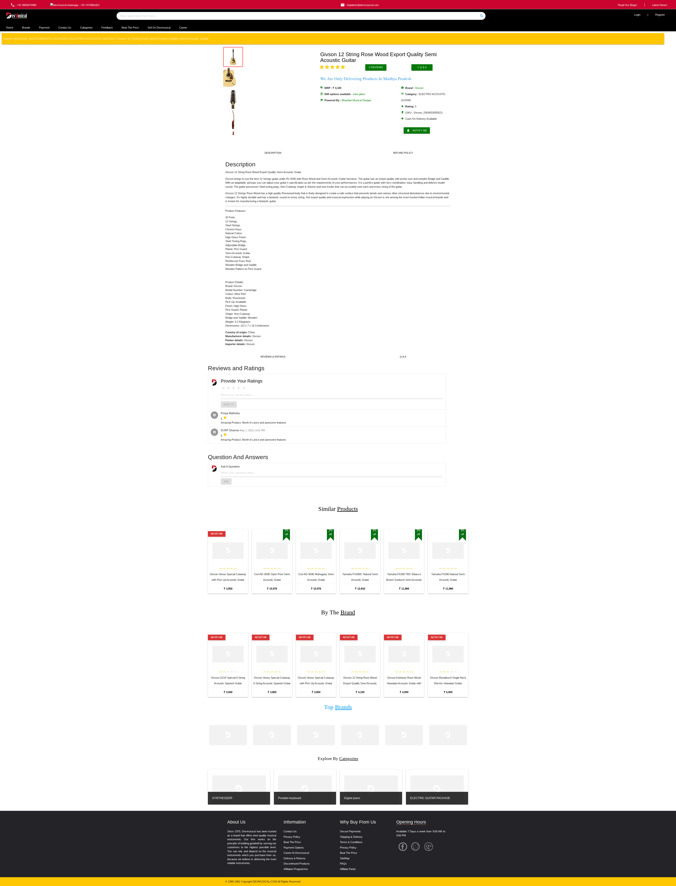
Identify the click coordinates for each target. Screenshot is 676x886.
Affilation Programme (296, 869)
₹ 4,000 (404, 692)
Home (9, 27)
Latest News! (659, 5)
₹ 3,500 (228, 692)
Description (273, 152)
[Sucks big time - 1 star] (223, 388)
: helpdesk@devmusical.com (359, 5)
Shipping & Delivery (351, 836)
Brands (26, 27)
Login (637, 14)
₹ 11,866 (404, 588)
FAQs (343, 863)
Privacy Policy (292, 836)
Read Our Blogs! (627, 5)
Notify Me (416, 130)
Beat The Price (130, 27)
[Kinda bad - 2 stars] (228, 388)
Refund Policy (403, 152)
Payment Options (294, 847)
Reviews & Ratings (273, 356)
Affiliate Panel (347, 869)
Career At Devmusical (296, 852)
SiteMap (344, 858)
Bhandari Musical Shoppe (356, 100)
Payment (44, 27)
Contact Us (64, 27)
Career (183, 27)
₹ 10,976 (272, 588)
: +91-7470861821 (89, 5)
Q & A (403, 356)
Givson (419, 87)
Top (338, 707)
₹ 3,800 (272, 692)
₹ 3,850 (228, 588)
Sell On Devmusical (159, 27)
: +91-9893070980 (23, 5)
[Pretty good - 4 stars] (238, 388)
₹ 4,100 (360, 692)
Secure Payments (350, 831)
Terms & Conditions (351, 842)
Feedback (107, 27)
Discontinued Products (297, 863)
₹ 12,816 (360, 588)
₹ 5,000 (448, 692)
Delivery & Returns (294, 858)
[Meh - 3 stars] (233, 388)
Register (660, 14)
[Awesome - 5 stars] (243, 388)
